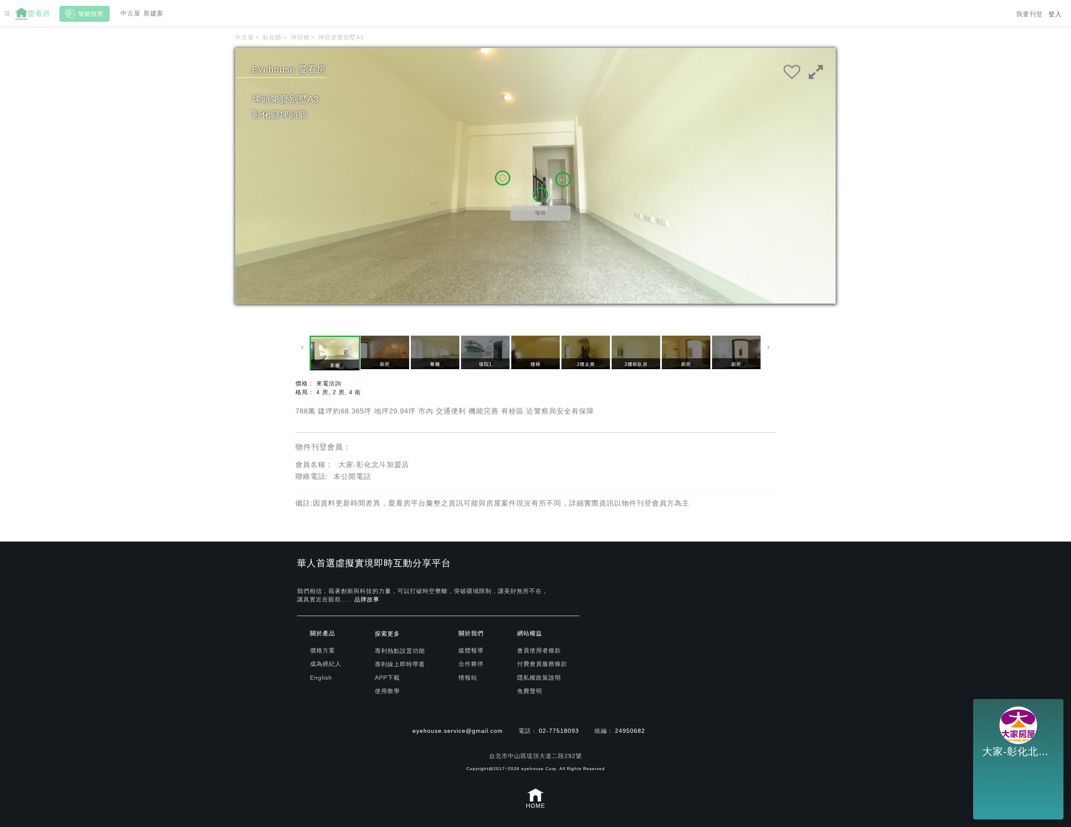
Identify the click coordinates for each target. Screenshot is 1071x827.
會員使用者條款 (539, 650)
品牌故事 (366, 599)
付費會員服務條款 (542, 663)
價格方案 (322, 650)
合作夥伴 (471, 663)
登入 (1055, 14)
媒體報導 (471, 650)
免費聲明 (529, 691)
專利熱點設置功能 (400, 650)
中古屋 (130, 13)
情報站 (468, 677)
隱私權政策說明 (539, 677)
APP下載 (387, 677)
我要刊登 (1029, 14)
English (321, 677)
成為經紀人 (325, 663)
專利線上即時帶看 (400, 664)
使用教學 (387, 691)
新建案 (153, 13)
